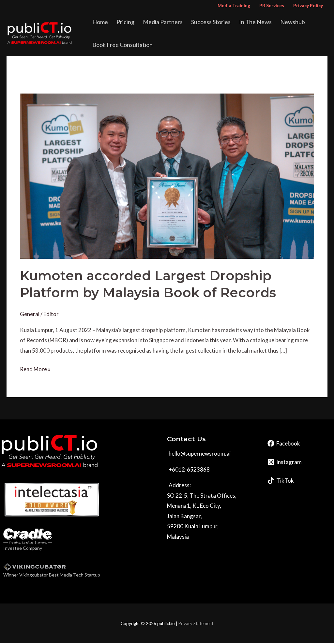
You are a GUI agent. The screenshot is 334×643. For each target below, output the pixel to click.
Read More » (35, 368)
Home (100, 21)
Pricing (125, 21)
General (29, 314)
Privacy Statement (195, 623)
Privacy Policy (308, 5)
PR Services (271, 5)
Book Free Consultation (122, 44)
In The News (255, 21)
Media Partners (163, 21)
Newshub (292, 21)
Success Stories (211, 21)
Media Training (234, 5)
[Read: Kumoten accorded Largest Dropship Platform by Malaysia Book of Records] (167, 175)
